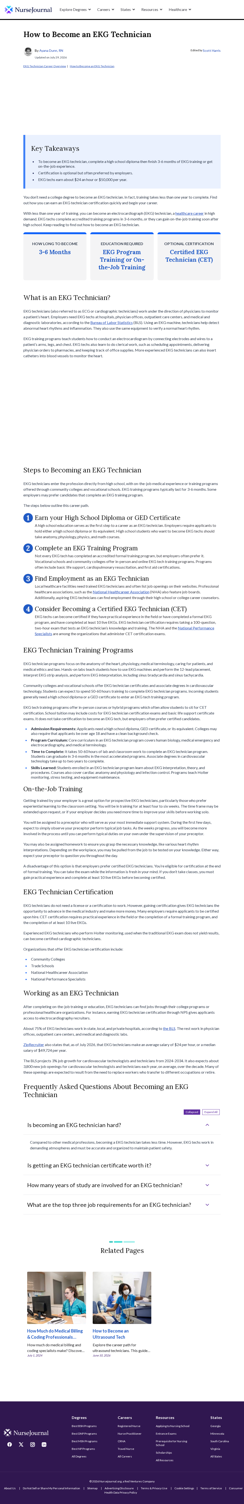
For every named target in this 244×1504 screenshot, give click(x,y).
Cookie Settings (184, 1488)
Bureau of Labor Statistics (111, 322)
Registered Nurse (129, 1426)
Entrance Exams (166, 1433)
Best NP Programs (83, 1449)
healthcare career (189, 213)
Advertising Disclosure (119, 1488)
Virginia (215, 1449)
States (216, 1417)
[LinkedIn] (44, 1445)
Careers (125, 1417)
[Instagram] (33, 1445)
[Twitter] (22, 1445)
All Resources (164, 1460)
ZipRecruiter (33, 1044)
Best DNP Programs (84, 1433)
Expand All (211, 1112)
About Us (10, 1488)
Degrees (79, 1417)
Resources (165, 1417)
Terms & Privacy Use (154, 1488)
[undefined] (28, 10)
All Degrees (79, 1456)
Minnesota (217, 1433)
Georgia (215, 1426)
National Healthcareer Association (121, 592)
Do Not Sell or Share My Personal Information (51, 1488)
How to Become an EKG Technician (92, 66)
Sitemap (92, 1488)
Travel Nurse (126, 1449)
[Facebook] (10, 1445)
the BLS (169, 1028)
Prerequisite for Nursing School (171, 1443)
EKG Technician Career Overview (44, 66)
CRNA (121, 1441)
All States (216, 1456)
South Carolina (219, 1441)
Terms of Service (211, 1488)
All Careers (125, 1456)
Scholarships (164, 1452)
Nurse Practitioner (130, 1433)
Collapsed (192, 1112)
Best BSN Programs (84, 1426)
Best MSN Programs (84, 1441)
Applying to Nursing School (172, 1426)
